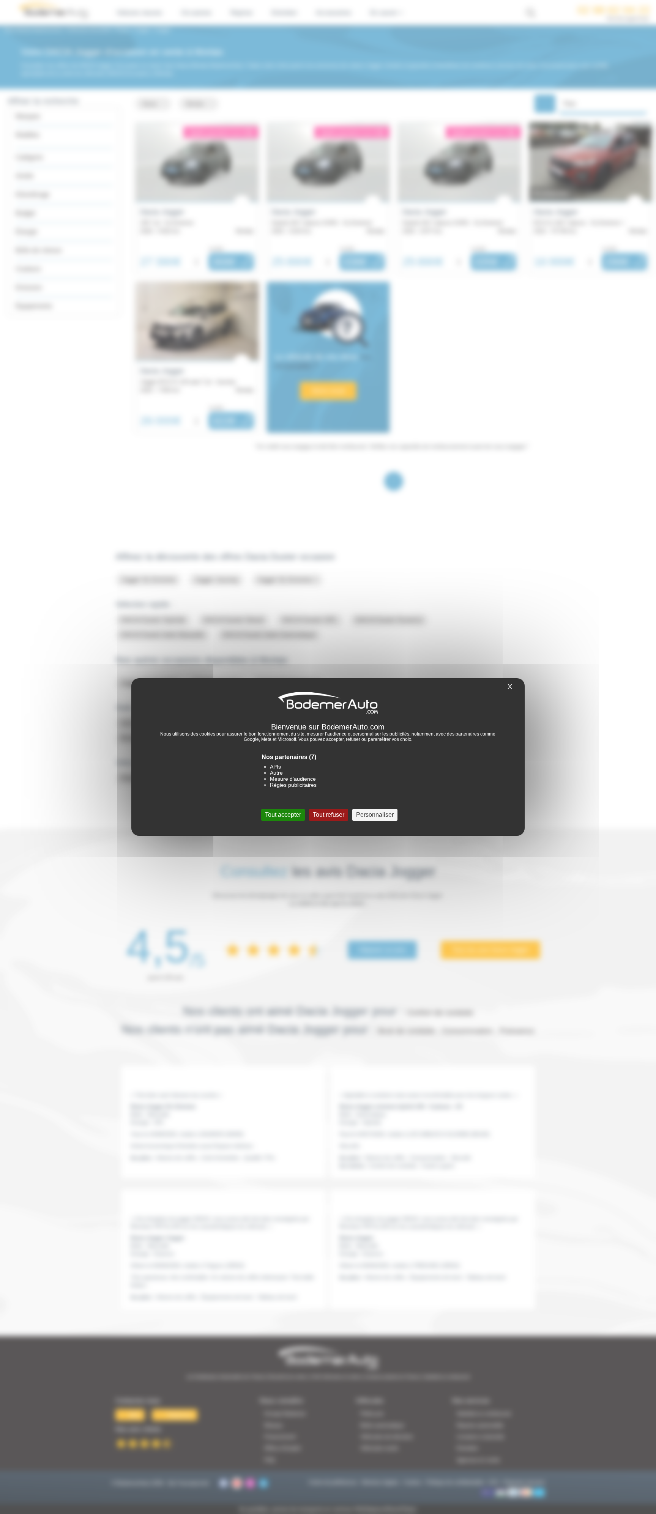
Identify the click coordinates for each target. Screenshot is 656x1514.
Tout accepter (283, 814)
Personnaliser (375, 814)
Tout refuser (328, 814)
